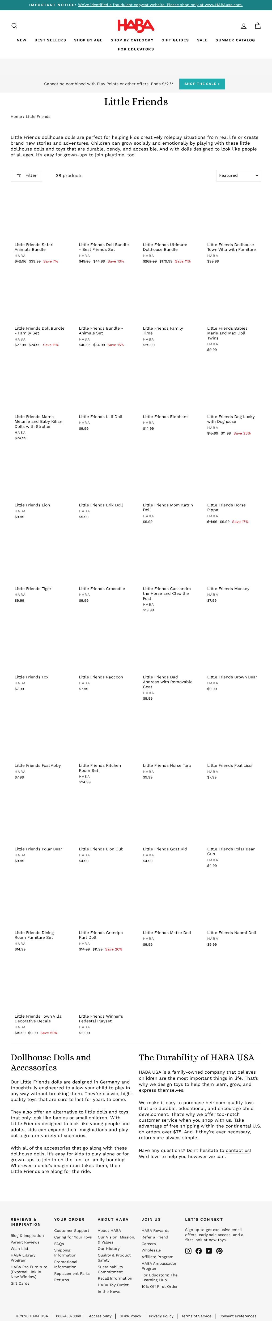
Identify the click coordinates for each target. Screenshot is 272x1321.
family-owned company (198, 1072)
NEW (22, 40)
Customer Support (71, 1230)
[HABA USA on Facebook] (199, 1251)
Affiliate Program (157, 1257)
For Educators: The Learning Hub (159, 1278)
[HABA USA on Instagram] (188, 1251)
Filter (30, 175)
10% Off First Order (160, 1286)
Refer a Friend (155, 1237)
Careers (149, 1244)
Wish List (19, 1248)
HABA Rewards (155, 1230)
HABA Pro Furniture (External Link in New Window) (29, 1272)
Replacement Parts (72, 1273)
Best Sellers (50, 40)
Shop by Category (132, 40)
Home (16, 116)
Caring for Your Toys (73, 1237)
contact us (238, 1150)
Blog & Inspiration (27, 1235)
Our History (109, 1248)
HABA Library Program (23, 1258)
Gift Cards (20, 1283)
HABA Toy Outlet (113, 1285)
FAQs (59, 1244)
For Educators (136, 49)
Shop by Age (88, 40)
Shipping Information (65, 1253)
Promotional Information (65, 1264)
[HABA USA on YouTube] (209, 1251)
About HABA (109, 1230)
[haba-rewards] (234, 26)
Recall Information (115, 1278)
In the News (109, 1291)
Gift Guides (175, 40)
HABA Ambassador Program (159, 1266)
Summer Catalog (235, 40)
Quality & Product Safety (114, 1258)
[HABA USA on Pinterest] (219, 1251)
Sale (202, 40)
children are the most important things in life (190, 1078)
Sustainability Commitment (110, 1269)
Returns (61, 1280)
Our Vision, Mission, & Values (116, 1240)
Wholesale (151, 1250)
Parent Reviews (25, 1242)
